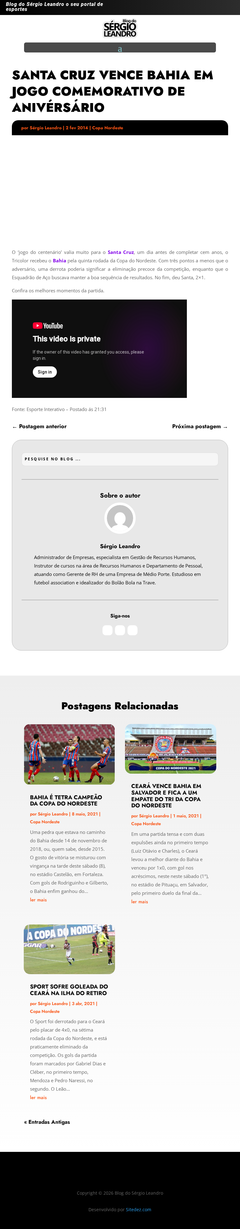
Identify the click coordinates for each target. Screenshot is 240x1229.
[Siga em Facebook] (217, 9)
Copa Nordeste (107, 128)
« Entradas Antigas (47, 1122)
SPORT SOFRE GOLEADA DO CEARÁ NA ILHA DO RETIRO (69, 990)
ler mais (38, 899)
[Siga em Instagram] (204, 9)
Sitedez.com (138, 1209)
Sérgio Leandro (46, 128)
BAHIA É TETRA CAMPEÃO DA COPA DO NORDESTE (66, 800)
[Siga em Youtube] (229, 9)
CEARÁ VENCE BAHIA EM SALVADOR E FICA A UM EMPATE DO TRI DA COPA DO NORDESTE (166, 796)
